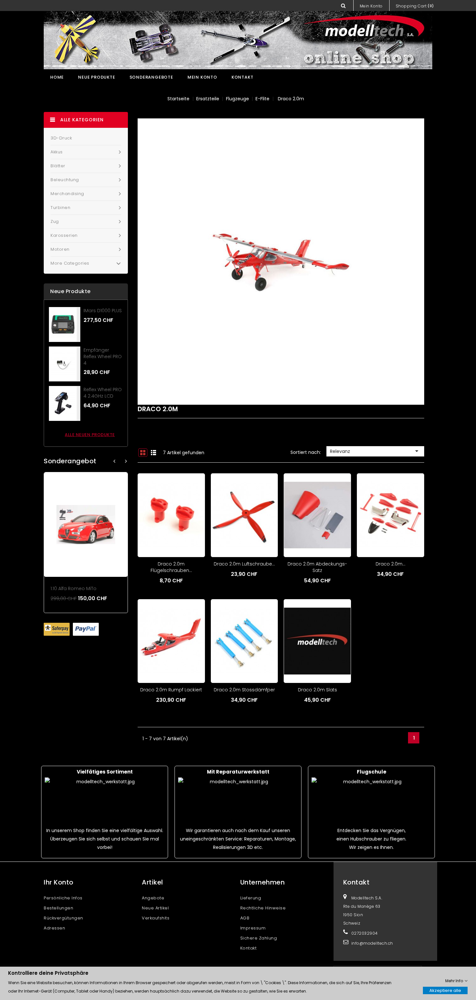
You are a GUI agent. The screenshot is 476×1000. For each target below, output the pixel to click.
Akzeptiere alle (445, 990)
